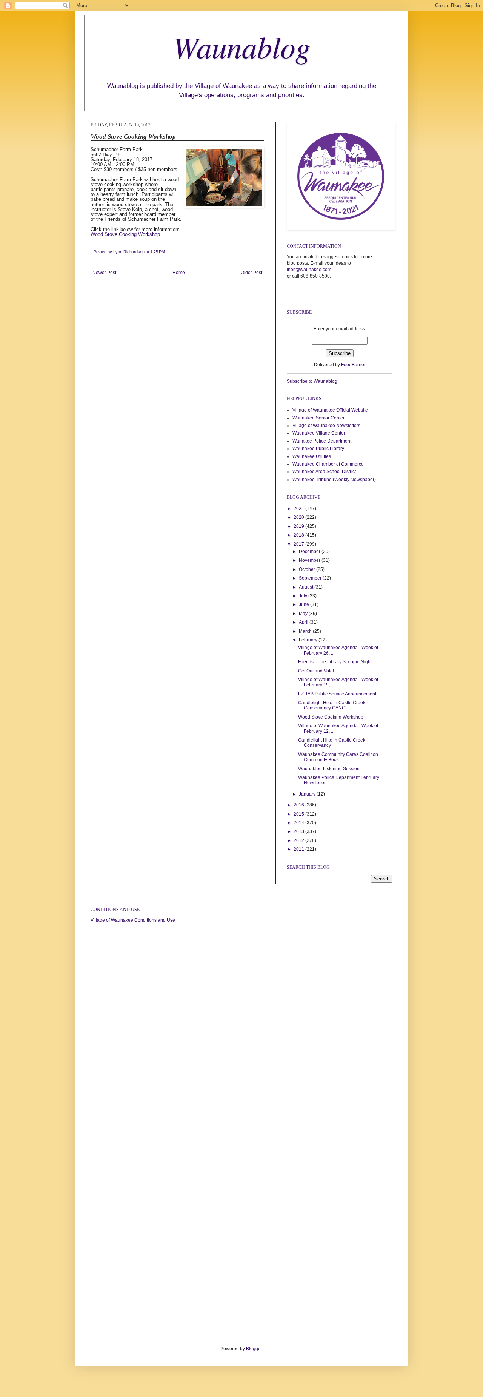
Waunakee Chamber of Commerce (328, 464)
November (310, 560)
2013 (299, 831)
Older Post (251, 272)
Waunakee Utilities (311, 456)
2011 (299, 849)
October (307, 569)
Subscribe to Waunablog (312, 381)
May (304, 613)
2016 (299, 805)
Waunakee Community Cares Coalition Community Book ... (338, 757)
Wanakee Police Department (321, 441)
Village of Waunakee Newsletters (326, 425)
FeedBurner (353, 364)
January (308, 794)
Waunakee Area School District (324, 471)
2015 (299, 814)
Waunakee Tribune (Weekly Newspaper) (334, 479)
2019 (299, 526)
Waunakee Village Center (318, 433)
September (311, 578)
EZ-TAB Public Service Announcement (337, 694)
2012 (299, 840)
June (304, 604)
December (310, 551)
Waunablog (242, 46)
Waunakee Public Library (318, 448)
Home (178, 272)
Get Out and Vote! (316, 671)
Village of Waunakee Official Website (330, 410)
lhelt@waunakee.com (309, 269)
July (303, 595)
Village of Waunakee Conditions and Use (133, 920)
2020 (299, 517)
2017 (299, 544)
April (304, 622)
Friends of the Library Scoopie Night (335, 662)
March (306, 631)
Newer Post (104, 272)
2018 (299, 535)
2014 (299, 822)
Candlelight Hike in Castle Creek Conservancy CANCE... (331, 705)
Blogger (254, 1348)
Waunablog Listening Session (329, 768)
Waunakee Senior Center (318, 418)
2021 (299, 508)
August (306, 587)
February (308, 640)
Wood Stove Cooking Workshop (125, 234)
